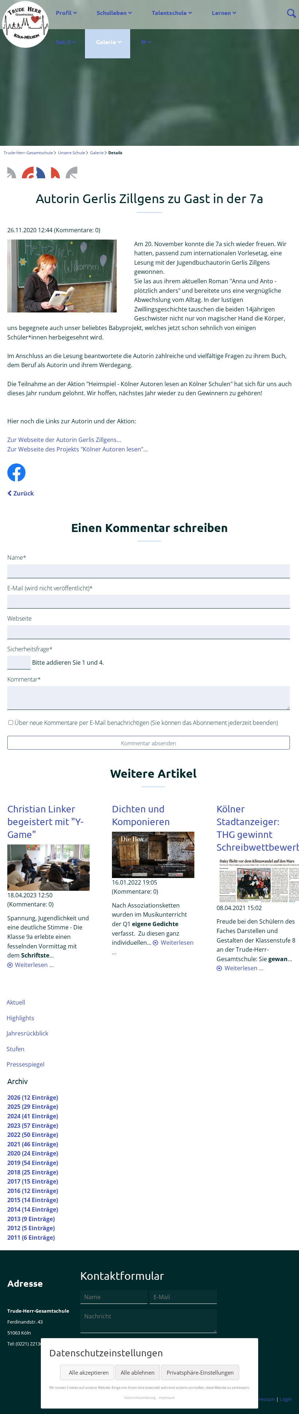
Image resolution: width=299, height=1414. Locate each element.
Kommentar (24, 679)
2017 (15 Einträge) (32, 1181)
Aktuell (16, 1002)
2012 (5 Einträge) (31, 1228)
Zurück (23, 493)
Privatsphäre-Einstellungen (200, 1372)
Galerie (106, 42)
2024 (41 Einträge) (32, 1116)
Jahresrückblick (27, 1033)
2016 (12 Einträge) (32, 1191)
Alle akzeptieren (89, 1372)
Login (286, 1399)
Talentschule (169, 12)
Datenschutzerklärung (139, 1397)
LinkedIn (42, 172)
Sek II (63, 42)
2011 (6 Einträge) (31, 1238)
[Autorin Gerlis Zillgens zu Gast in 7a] (62, 276)
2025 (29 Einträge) (32, 1107)
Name (20, 557)
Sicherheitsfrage (30, 649)
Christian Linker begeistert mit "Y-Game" (45, 821)
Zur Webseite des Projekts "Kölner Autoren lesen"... (77, 449)
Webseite (19, 618)
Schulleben (112, 12)
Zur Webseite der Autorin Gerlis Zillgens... (64, 440)
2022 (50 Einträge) (32, 1135)
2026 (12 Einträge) (32, 1097)
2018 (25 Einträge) (32, 1172)
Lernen (221, 12)
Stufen (15, 1049)
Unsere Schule (71, 152)
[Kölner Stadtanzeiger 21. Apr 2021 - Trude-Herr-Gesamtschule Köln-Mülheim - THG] (258, 880)
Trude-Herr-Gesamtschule (28, 152)
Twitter (28, 172)
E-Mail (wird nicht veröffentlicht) (50, 588)
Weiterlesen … (34, 965)
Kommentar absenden (148, 743)
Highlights (20, 1018)
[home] (25, 24)
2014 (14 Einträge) (32, 1209)
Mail (71, 172)
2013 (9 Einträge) (31, 1219)
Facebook (13, 172)
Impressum (262, 1399)
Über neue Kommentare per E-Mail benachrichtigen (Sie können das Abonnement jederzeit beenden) (146, 723)
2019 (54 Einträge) (32, 1163)
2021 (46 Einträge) (32, 1144)
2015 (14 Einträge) (32, 1200)
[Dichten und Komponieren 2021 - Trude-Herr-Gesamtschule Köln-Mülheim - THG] (153, 854)
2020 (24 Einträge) (32, 1153)
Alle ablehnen (138, 1372)
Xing (57, 172)
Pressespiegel (25, 1064)
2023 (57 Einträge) (32, 1126)
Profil (63, 12)
